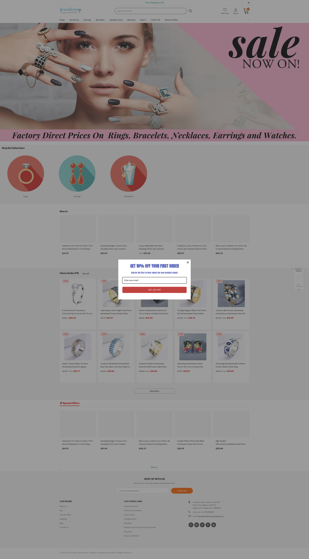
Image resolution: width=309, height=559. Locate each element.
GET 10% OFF (154, 290)
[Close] (188, 262)
